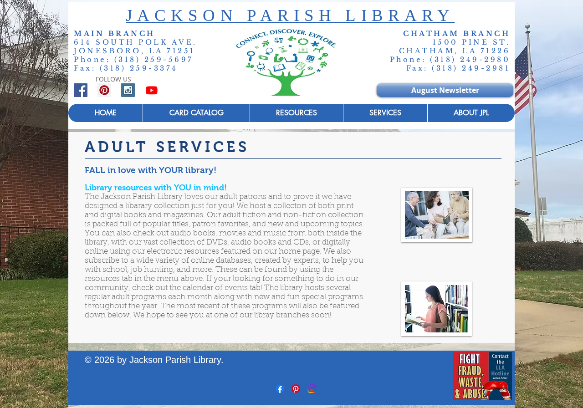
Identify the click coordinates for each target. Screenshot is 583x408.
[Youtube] (152, 90)
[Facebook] (280, 388)
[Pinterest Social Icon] (104, 90)
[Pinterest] (296, 388)
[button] (385, 113)
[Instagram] (311, 388)
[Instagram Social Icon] (128, 90)
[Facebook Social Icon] (80, 90)
